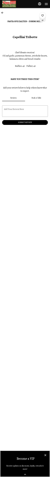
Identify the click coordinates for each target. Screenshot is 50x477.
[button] (3, 12)
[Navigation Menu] (46, 4)
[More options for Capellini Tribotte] (42, 15)
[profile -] (39, 3)
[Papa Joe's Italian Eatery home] (14, 4)
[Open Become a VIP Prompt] (25, 474)
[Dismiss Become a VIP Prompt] (45, 455)
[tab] (13, 98)
